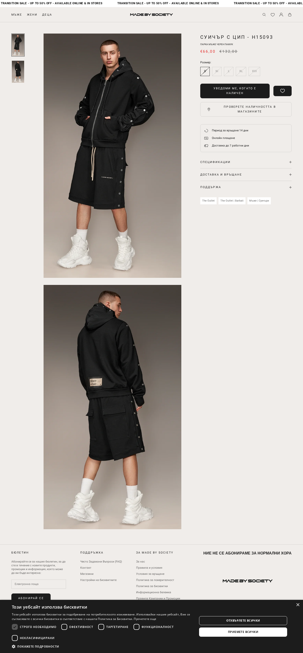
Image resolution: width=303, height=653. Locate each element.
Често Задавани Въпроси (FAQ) (101, 561)
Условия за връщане (150, 574)
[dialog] (151, 626)
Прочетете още (145, 619)
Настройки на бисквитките (98, 580)
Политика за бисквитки (152, 586)
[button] (102, 646)
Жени (32, 14)
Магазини (87, 574)
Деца (47, 14)
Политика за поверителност (155, 580)
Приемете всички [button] (243, 632)
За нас (140, 561)
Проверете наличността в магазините (250, 109)
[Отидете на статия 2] (18, 71)
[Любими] (273, 15)
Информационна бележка (153, 592)
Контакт (85, 567)
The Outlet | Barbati (232, 200)
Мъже (16, 14)
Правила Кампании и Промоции (158, 598)
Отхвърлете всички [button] (243, 621)
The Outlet (208, 200)
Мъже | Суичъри (259, 200)
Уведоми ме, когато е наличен (235, 91)
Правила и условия (149, 567)
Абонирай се (31, 598)
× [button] (297, 605)
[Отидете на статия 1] (18, 45)
